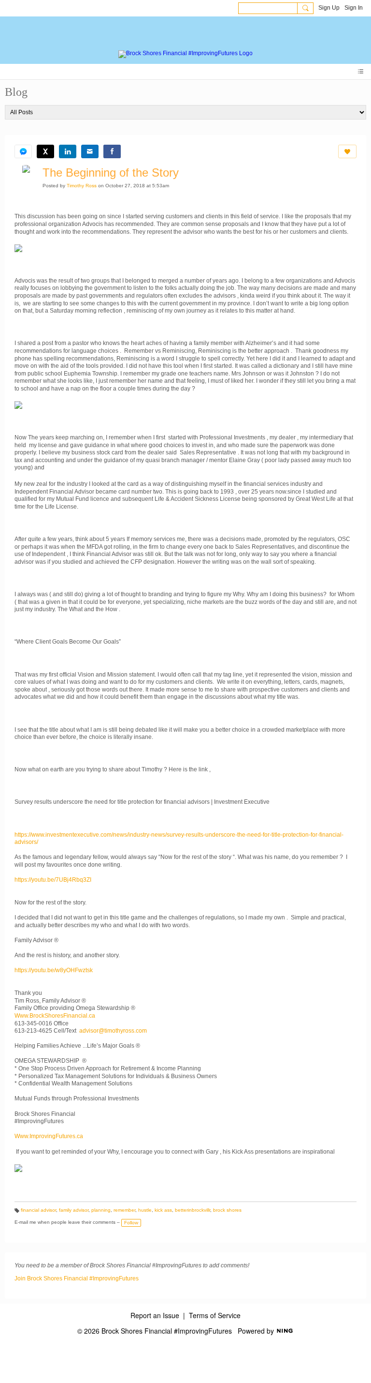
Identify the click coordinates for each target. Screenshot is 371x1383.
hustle (145, 1210)
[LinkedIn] (67, 151)
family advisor (73, 1210)
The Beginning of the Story (111, 172)
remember (124, 1210)
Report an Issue (154, 1315)
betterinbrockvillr (192, 1210)
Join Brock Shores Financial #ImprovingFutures (76, 1278)
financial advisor (38, 1210)
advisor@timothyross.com (113, 1030)
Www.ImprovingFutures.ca (48, 1136)
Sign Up (329, 7)
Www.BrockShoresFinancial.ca (54, 1015)
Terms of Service (215, 1315)
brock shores (227, 1210)
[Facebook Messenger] (23, 151)
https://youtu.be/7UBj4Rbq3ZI (52, 879)
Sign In (353, 7)
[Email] (90, 151)
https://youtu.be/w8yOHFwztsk (53, 970)
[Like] (347, 151)
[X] (45, 151)
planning (101, 1210)
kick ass (163, 1210)
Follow (131, 1222)
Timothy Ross (82, 185)
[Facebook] (112, 151)
